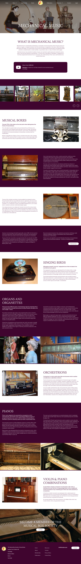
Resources (59, 3)
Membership (24, 3)
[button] (74, 105)
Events (32, 3)
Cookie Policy (48, 555)
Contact (69, 3)
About (14, 3)
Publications (49, 3)
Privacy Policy (48, 552)
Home (7, 3)
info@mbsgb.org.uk (63, 547)
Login (76, 3)
